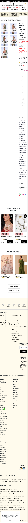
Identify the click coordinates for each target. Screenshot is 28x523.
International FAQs (16, 315)
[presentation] (2, 224)
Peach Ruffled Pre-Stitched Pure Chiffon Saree (11, 20)
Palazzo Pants (4, 493)
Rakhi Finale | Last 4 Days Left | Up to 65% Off (5, 14)
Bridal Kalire (16, 498)
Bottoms (2, 498)
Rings (16, 481)
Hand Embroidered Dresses (17, 509)
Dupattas (9, 498)
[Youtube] (25, 365)
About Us (2, 315)
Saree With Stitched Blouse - (23, 64)
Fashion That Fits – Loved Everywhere (14, 14)
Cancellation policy (16, 331)
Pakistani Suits (4, 509)
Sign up (5, 8)
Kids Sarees (20, 502)
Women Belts (3, 481)
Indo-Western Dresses (6, 489)
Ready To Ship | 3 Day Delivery (23, 14)
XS (22, 73)
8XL (23, 109)
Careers (2, 319)
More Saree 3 (14, 286)
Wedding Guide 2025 (5, 7)
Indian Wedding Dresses (17, 491)
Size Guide (25, 70)
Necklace (11, 481)
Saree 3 (16, 19)
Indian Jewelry (4, 479)
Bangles (22, 481)
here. (10, 520)
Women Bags (12, 479)
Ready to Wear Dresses (18, 496)
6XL (23, 102)
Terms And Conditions (17, 321)
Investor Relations (16, 324)
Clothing (7, 19)
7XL (23, 105)
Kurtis (15, 489)
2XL (23, 89)
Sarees (11, 19)
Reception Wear (4, 505)
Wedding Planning (5, 323)
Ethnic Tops (3, 500)
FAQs (13, 329)
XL (22, 86)
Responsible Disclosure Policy (19, 326)
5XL (23, 99)
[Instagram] (21, 365)
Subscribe (23, 351)
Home (2, 19)
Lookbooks (14, 341)
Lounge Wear (11, 500)
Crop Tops (19, 500)
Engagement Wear (15, 505)
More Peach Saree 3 (14, 290)
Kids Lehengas (11, 502)
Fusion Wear (3, 507)
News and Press (4, 317)
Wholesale (18, 7)
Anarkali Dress (12, 507)
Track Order (12, 7)
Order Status (15, 317)
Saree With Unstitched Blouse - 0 (23, 59)
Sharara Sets (21, 507)
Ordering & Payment (17, 335)
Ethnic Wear (12, 493)
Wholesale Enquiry (16, 339)
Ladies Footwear (22, 479)
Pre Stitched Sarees (5, 496)
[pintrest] (21, 368)
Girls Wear (3, 502)
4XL (23, 95)
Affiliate (23, 7)
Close (17, 513)
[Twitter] (25, 361)
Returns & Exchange (17, 319)
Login (2, 8)
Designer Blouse (4, 491)
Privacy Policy (15, 323)
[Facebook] (21, 361)
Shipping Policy (15, 333)
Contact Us (3, 321)
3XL (23, 92)
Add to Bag (10, 242)
